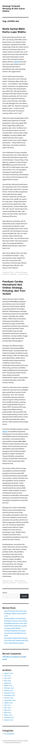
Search (4, 592)
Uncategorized (9, 734)
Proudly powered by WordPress (12, 742)
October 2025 (8, 698)
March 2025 (8, 715)
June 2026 (7, 678)
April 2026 (7, 683)
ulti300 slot (13, 274)
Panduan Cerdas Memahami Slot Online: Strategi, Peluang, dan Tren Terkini (13, 287)
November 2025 (9, 695)
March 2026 (8, 685)
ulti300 (16, 62)
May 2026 (7, 681)
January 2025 (8, 720)
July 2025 (7, 705)
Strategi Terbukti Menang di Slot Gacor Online (13, 8)
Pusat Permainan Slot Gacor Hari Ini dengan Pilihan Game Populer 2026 (15, 613)
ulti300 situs (5, 582)
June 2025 (7, 707)
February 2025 (9, 717)
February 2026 (9, 688)
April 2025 (7, 712)
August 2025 (8, 703)
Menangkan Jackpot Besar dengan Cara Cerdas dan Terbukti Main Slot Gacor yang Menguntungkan (16, 640)
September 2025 (9, 700)
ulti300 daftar (23, 272)
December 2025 (9, 693)
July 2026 (7, 676)
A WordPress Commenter (11, 657)
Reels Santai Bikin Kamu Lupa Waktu (14, 30)
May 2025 (7, 710)
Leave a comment (23, 274)
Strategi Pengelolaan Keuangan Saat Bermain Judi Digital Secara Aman (15, 633)
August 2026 (8, 673)
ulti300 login (6, 274)
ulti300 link (22, 581)
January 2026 (8, 690)
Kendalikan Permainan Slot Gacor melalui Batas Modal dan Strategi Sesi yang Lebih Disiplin (15, 625)
